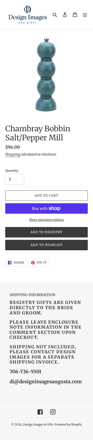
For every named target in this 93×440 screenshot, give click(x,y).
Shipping (12, 154)
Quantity (11, 171)
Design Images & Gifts (38, 424)
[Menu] (85, 15)
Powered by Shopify (68, 424)
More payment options (46, 220)
